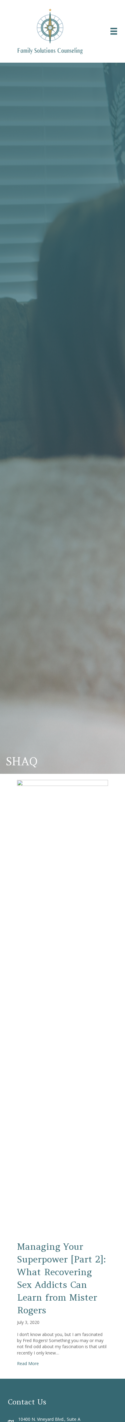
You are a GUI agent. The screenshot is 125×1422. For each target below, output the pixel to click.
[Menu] (113, 31)
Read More (28, 1363)
